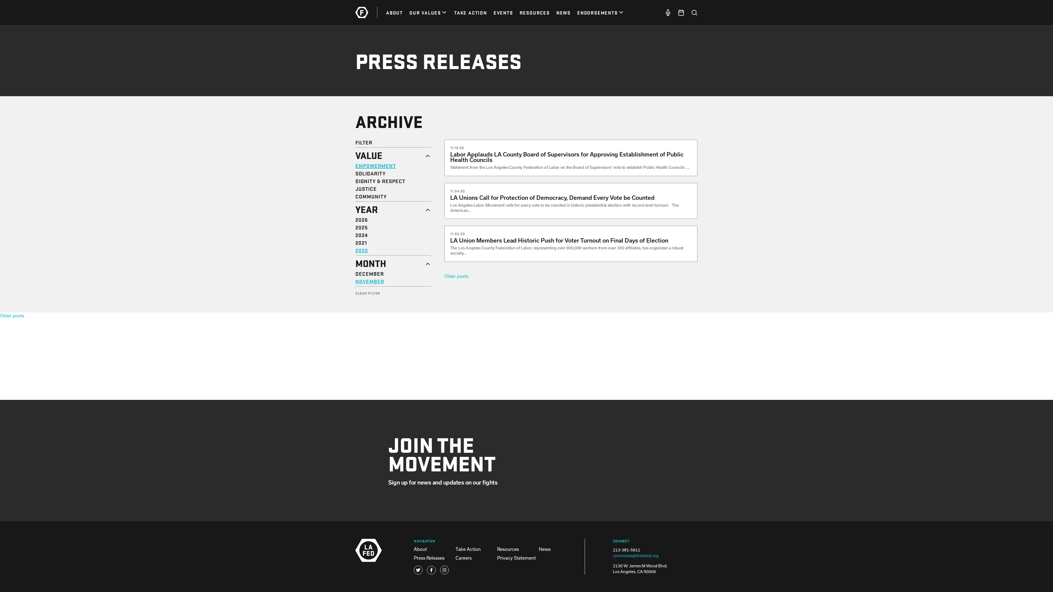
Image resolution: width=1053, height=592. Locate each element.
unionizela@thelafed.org (636, 555)
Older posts (456, 276)
